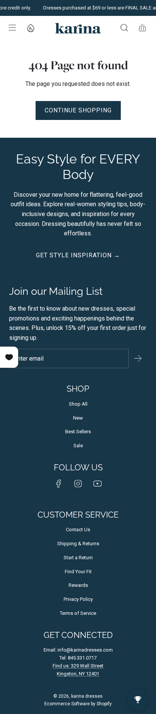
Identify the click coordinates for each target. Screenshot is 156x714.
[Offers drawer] (30, 28)
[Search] (124, 28)
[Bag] (142, 28)
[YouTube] (97, 483)
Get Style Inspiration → (78, 255)
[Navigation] (12, 28)
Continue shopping (78, 110)
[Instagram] (78, 483)
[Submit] (138, 358)
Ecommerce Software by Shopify (78, 703)
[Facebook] (59, 483)
